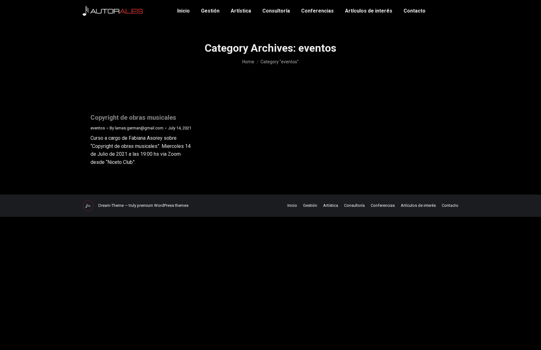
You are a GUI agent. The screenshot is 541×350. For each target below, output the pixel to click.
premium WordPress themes (162, 205)
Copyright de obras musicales (133, 117)
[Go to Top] (531, 340)
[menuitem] (183, 11)
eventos (97, 128)
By (136, 128)
